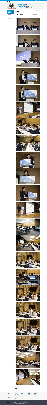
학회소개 (9, 393)
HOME (36, 0)
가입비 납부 (35, 395)
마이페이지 (35, 393)
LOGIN (38, 0)
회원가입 (35, 394)
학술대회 (15, 395)
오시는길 (9, 397)
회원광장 (22, 393)
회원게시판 (22, 395)
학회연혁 (9, 395)
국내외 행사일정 (9, 14)
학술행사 (36, 10)
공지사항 (22, 394)
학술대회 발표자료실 (10, 19)
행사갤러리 (39, 10)
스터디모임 (9, 18)
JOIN (39, 0)
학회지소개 (29, 393)
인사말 (8, 394)
